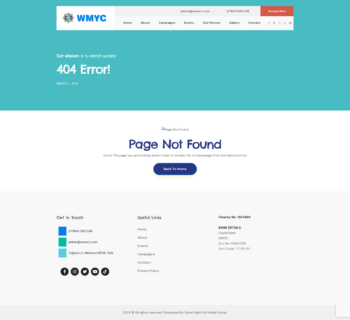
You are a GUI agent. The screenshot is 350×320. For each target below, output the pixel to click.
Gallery (234, 22)
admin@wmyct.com (195, 11)
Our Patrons (211, 22)
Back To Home (175, 169)
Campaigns (167, 22)
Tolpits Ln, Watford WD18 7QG (90, 253)
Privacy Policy (148, 271)
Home (127, 22)
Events (189, 22)
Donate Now (277, 11)
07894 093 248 (238, 11)
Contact (254, 22)
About (145, 22)
